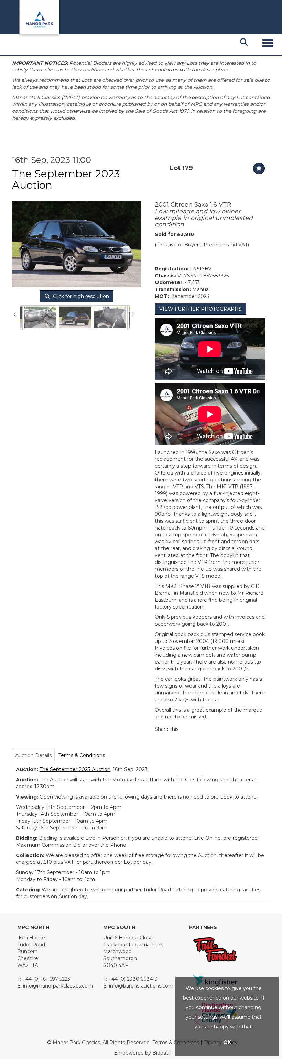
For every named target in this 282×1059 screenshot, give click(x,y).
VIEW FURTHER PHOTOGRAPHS (200, 309)
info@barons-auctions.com (141, 986)
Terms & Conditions (81, 755)
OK (227, 1042)
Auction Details (33, 755)
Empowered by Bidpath (142, 1053)
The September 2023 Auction (66, 179)
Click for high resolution (80, 296)
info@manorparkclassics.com (58, 986)
